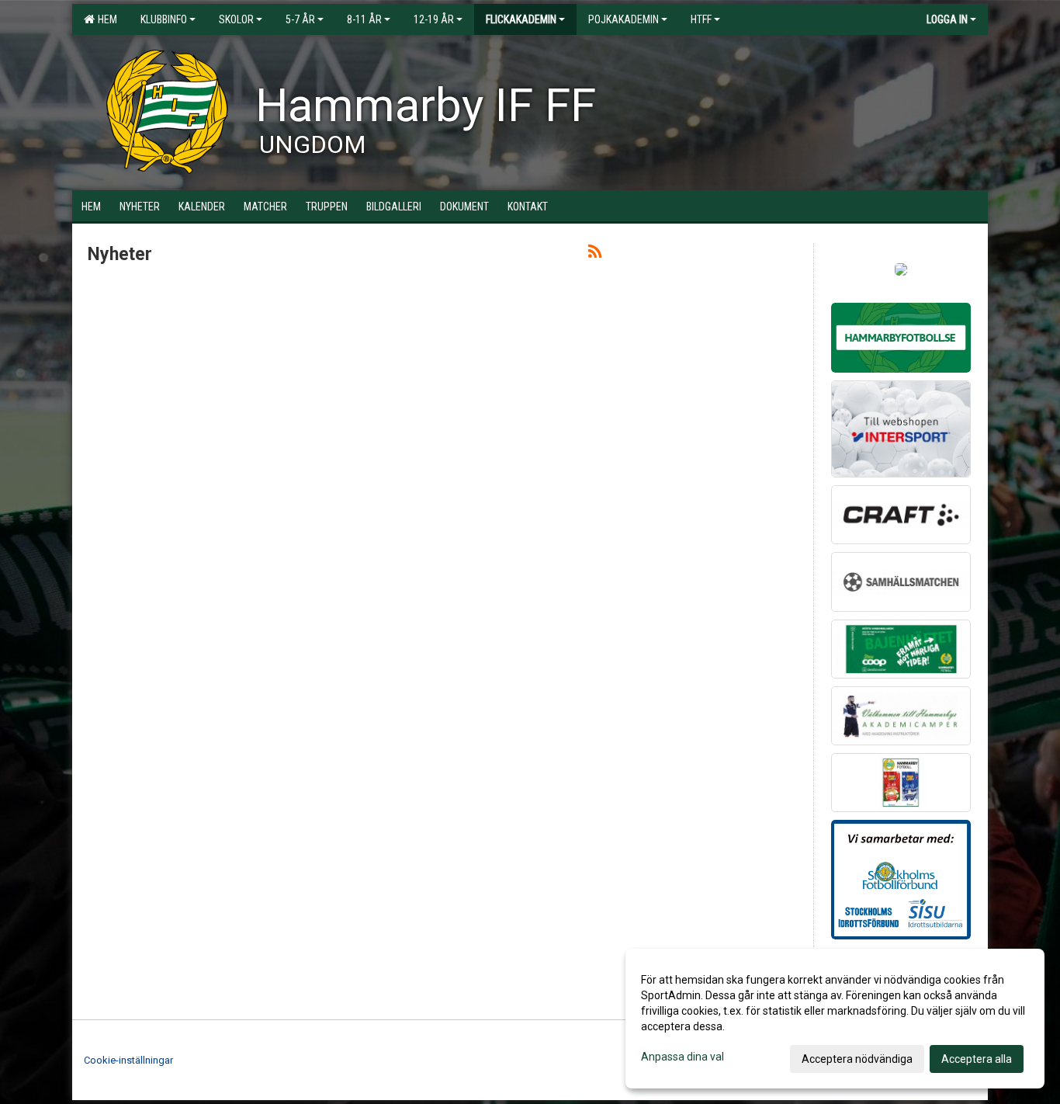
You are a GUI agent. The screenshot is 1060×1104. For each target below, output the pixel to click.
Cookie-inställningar (128, 1060)
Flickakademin (521, 19)
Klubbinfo (163, 19)
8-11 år (364, 19)
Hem (105, 19)
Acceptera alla (976, 1059)
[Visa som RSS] (594, 254)
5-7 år (300, 19)
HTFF (701, 19)
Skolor (236, 19)
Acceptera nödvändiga (857, 1059)
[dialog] (834, 1018)
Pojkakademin (623, 19)
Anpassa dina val (682, 1056)
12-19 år (434, 19)
